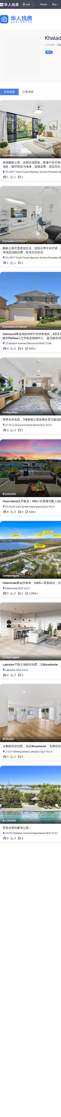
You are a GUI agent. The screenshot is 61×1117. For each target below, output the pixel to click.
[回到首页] (22, 19)
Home (43, 4)
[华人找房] (9, 4)
